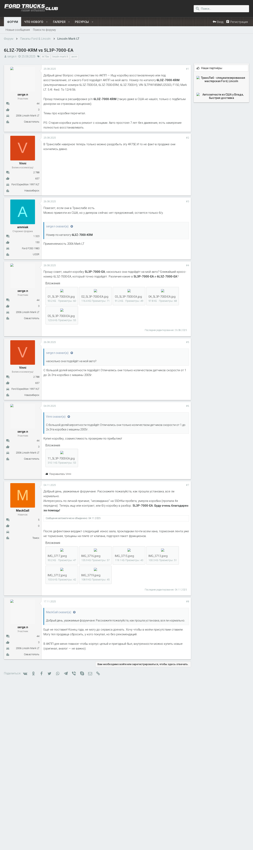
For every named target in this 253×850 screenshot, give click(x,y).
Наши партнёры (211, 68)
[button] (47, 22)
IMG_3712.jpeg (57, 575)
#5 (187, 342)
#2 (187, 137)
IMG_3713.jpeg (158, 556)
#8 (187, 601)
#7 (187, 485)
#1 (187, 68)
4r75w (45, 56)
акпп (74, 56)
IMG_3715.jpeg (124, 556)
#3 (187, 201)
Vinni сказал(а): (56, 416)
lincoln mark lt (60, 56)
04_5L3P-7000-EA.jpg (162, 296)
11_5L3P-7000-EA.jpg (61, 458)
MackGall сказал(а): (59, 612)
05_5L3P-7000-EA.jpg (61, 316)
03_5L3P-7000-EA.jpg (128, 296)
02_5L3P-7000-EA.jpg (94, 296)
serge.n (11, 56)
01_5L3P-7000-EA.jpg (61, 296)
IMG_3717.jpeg (57, 556)
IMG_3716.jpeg (90, 556)
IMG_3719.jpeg (90, 575)
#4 (187, 265)
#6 (187, 405)
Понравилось (60, 473)
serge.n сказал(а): (58, 226)
